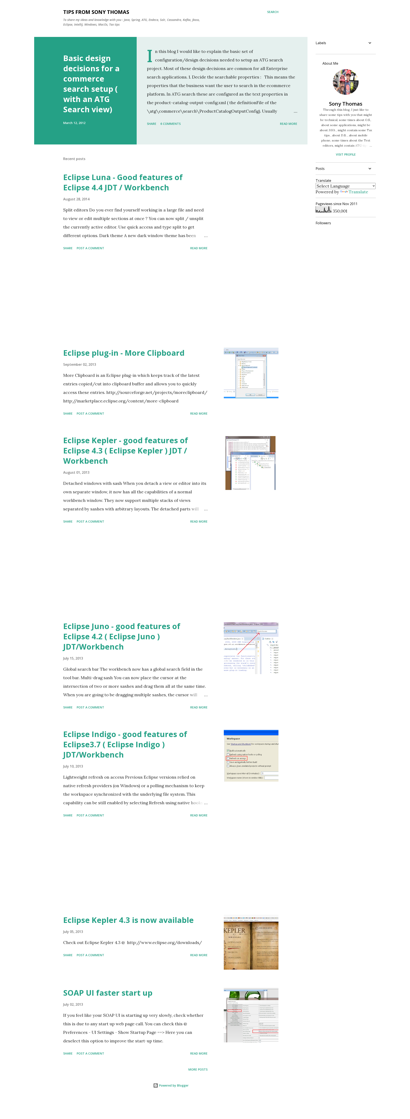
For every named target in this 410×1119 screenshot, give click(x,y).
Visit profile (346, 154)
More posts (198, 1069)
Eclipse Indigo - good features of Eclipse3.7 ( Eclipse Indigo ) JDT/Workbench (125, 744)
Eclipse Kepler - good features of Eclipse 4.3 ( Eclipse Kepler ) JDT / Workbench (125, 450)
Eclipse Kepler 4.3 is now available (128, 920)
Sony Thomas (345, 103)
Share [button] (151, 124)
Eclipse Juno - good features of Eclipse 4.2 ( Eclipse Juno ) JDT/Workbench (121, 636)
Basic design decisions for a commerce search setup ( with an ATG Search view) (91, 84)
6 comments (170, 124)
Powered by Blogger (173, 1085)
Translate (358, 191)
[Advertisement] (135, 300)
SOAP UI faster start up (107, 993)
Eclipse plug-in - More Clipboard (123, 353)
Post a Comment (90, 248)
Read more (288, 124)
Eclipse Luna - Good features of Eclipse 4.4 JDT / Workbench (123, 182)
